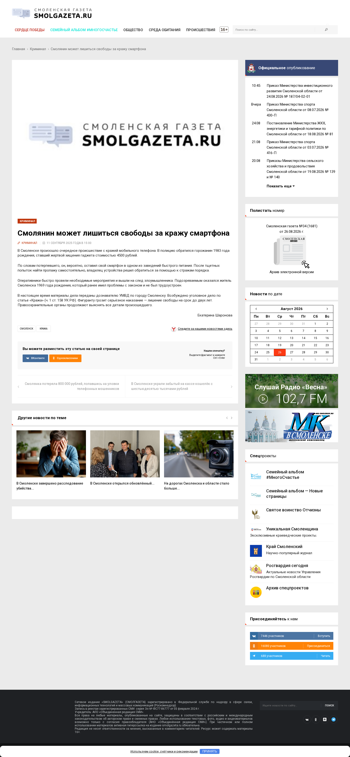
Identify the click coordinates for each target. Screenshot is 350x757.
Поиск (329, 705)
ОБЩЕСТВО (133, 30)
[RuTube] (325, 719)
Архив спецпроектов (287, 587)
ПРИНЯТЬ (209, 751)
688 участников (295, 656)
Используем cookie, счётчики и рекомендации (164, 751)
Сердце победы (30, 30)
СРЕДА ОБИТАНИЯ (164, 30)
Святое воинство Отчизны (293, 509)
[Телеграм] (334, 719)
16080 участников (295, 646)
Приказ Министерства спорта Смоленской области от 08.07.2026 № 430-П (298, 109)
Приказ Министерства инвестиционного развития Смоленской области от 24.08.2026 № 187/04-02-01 (300, 91)
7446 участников (295, 636)
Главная (18, 49)
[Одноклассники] (316, 719)
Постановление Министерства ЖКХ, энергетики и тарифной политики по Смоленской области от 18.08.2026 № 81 (300, 128)
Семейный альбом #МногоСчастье (84, 30)
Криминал (38, 49)
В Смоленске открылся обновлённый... (122, 483)
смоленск (26, 328)
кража (43, 328)
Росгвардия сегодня (287, 565)
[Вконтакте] (307, 719)
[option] (51, 462)
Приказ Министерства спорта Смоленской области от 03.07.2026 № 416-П (298, 147)
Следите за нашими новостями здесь (205, 328)
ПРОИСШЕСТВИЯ (200, 30)
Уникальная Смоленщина (292, 528)
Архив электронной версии (292, 272)
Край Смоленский (284, 546)
